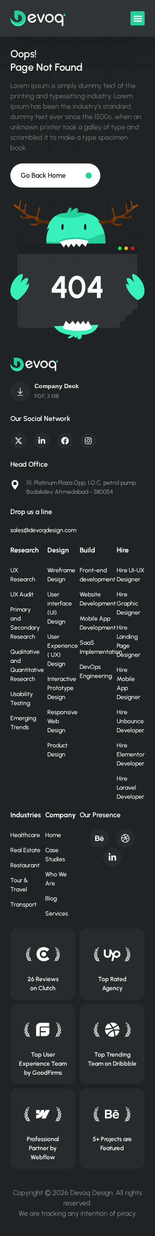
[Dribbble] (125, 838)
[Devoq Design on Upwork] (112, 954)
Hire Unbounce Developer (130, 721)
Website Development (94, 599)
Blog (51, 898)
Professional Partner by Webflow (43, 1148)
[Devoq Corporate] (20, 392)
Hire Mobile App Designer (128, 683)
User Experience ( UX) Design (61, 650)
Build (87, 550)
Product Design (57, 750)
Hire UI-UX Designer (130, 575)
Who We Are (56, 879)
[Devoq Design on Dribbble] (112, 1029)
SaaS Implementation (94, 647)
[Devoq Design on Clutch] (43, 954)
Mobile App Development (94, 623)
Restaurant (25, 865)
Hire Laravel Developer (130, 787)
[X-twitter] (18, 441)
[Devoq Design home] (38, 18)
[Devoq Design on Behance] (112, 1114)
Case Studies (55, 855)
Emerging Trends (23, 723)
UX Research (22, 575)
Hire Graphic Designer (128, 603)
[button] (137, 18)
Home (53, 835)
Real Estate (25, 850)
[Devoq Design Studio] (43, 1029)
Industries (25, 815)
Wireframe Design (61, 575)
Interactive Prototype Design (61, 688)
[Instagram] (88, 441)
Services (56, 913)
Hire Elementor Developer (131, 754)
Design (58, 550)
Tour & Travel (19, 885)
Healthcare (25, 835)
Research (24, 550)
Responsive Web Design (61, 721)
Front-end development (94, 575)
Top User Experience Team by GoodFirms (43, 1063)
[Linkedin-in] (42, 441)
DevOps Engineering (94, 671)
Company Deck (56, 386)
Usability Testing (21, 698)
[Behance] (99, 838)
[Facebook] (65, 441)
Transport (23, 904)
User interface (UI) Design (59, 608)
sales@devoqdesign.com (43, 530)
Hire (123, 550)
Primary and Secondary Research (24, 623)
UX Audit (22, 594)
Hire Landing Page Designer (128, 641)
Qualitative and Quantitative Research (24, 665)
